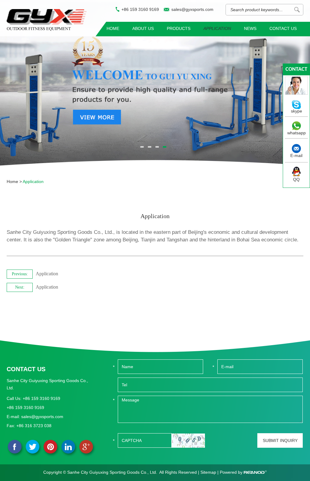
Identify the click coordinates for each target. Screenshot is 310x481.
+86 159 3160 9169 (140, 9)
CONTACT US (26, 369)
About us (143, 28)
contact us (296, 71)
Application (217, 28)
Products (178, 28)
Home (113, 28)
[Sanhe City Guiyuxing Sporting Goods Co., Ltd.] (47, 20)
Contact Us (283, 28)
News (250, 28)
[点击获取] (188, 441)
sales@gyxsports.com (192, 9)
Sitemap (208, 472)
